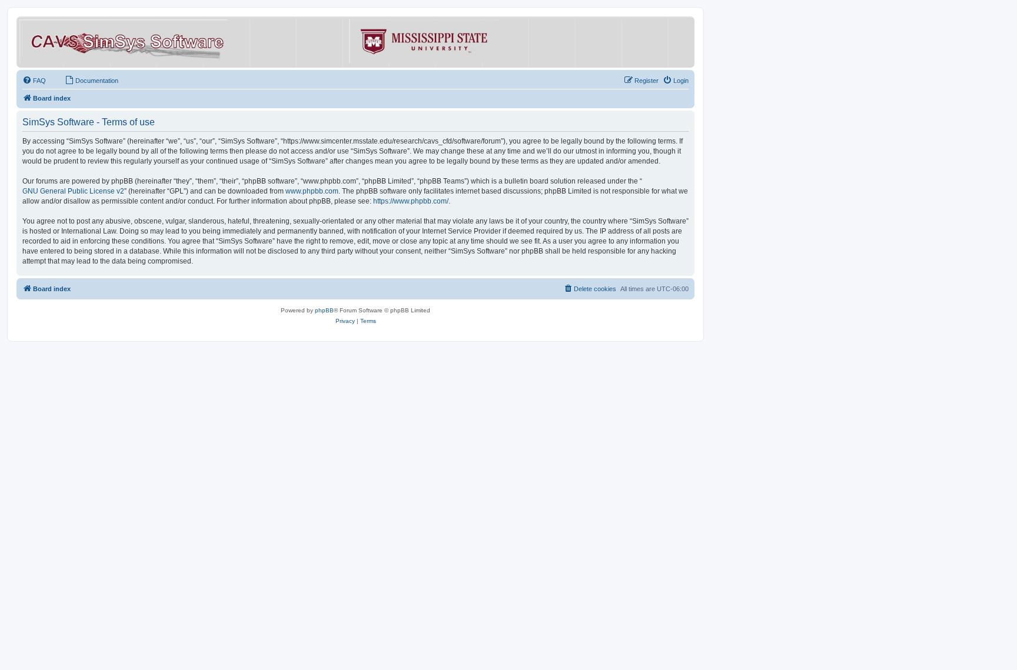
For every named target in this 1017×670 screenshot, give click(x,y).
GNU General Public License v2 (73, 191)
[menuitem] (34, 81)
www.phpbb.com (311, 191)
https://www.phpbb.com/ (410, 201)
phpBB (324, 310)
